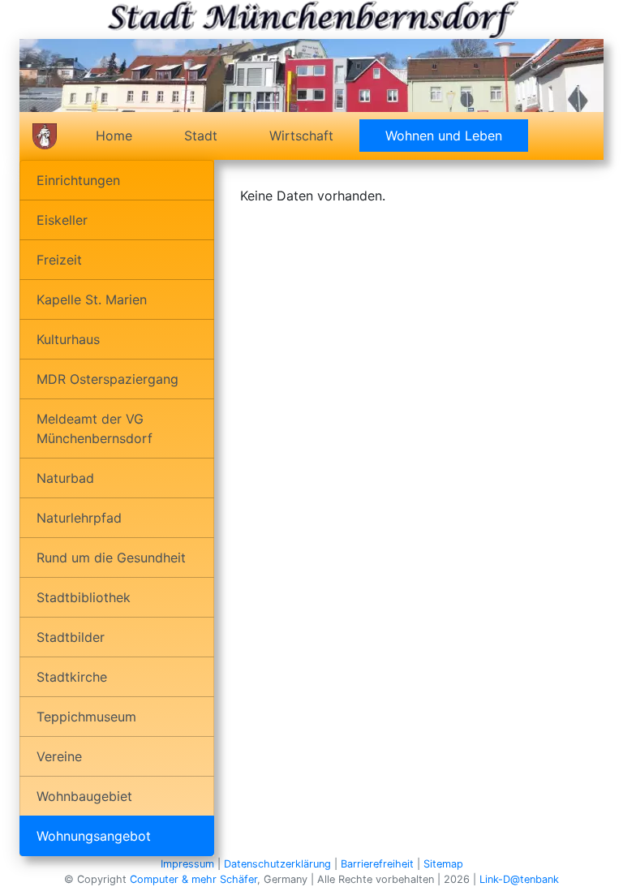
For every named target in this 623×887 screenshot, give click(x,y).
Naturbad (65, 478)
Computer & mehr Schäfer (193, 879)
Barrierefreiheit (377, 864)
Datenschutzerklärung (277, 864)
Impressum (187, 864)
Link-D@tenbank (519, 879)
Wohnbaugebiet (84, 796)
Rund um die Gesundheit (111, 557)
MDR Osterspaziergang (107, 379)
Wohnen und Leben (456, 135)
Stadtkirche (72, 677)
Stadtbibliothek (84, 597)
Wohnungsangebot (94, 836)
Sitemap (443, 864)
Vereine (59, 756)
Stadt (200, 135)
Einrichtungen (78, 180)
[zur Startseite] (44, 135)
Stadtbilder (71, 637)
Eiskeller (62, 220)
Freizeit (59, 260)
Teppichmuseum (86, 716)
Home (114, 135)
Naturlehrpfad (79, 518)
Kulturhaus (68, 339)
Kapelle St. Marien (92, 299)
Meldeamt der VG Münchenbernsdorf (95, 428)
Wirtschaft (301, 135)
